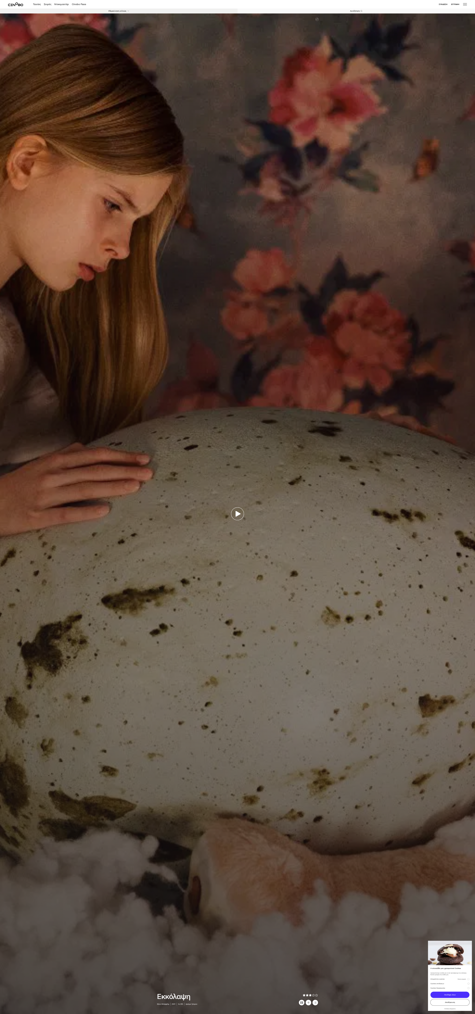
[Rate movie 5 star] (316, 995)
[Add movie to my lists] (315, 1002)
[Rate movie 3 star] (310, 995)
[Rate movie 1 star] (304, 995)
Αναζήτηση (355, 11)
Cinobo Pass (79, 4)
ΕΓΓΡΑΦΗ (455, 4)
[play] (237, 513)
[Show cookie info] (468, 979)
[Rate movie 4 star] (313, 995)
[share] (317, 19)
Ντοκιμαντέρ (61, 4)
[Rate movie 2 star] (307, 995)
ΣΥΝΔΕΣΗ (443, 4)
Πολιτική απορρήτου (450, 1008)
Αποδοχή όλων (450, 995)
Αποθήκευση (450, 1002)
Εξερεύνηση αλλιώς (117, 11)
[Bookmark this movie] (308, 1002)
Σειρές (47, 4)
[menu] (465, 4)
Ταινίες (37, 4)
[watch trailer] (301, 1002)
